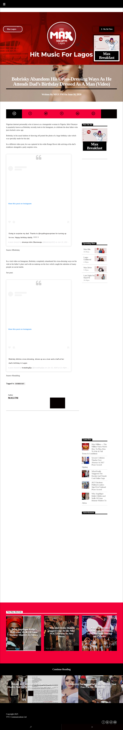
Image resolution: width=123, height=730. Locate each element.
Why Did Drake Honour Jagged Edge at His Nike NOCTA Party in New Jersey (61, 632)
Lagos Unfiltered (87, 258)
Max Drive (87, 268)
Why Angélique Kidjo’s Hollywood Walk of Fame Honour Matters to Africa (94, 498)
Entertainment (61, 73)
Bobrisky (19, 384)
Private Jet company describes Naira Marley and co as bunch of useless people (30, 685)
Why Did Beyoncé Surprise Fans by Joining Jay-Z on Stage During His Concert (99, 632)
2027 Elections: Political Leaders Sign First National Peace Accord (99, 486)
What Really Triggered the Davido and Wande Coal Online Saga (99, 474)
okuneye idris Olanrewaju (32, 242)
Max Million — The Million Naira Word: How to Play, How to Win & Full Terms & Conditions (94, 449)
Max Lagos (11, 29)
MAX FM (58, 94)
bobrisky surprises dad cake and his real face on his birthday (93, 685)
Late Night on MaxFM (89, 277)
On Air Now (108, 29)
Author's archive (57, 403)
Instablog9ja (27, 368)
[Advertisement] (94, 200)
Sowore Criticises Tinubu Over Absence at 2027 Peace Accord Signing (93, 462)
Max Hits (86, 249)
